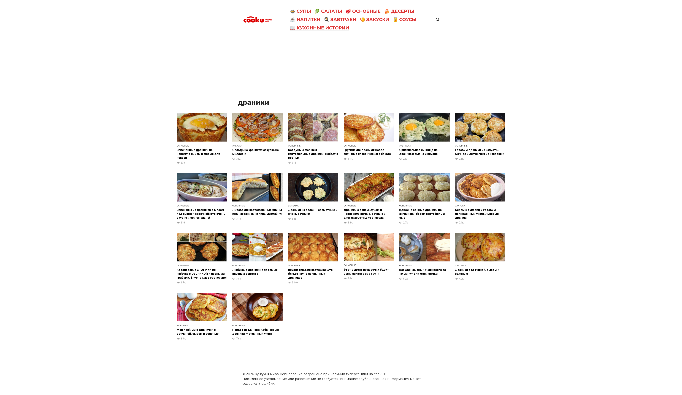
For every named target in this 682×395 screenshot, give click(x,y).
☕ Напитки (305, 19)
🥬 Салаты (328, 11)
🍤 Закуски (374, 19)
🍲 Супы (300, 11)
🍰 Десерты (399, 11)
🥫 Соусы (404, 19)
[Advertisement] (341, 66)
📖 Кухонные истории (319, 28)
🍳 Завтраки (340, 19)
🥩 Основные (363, 11)
